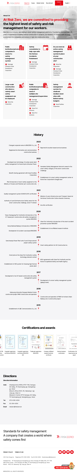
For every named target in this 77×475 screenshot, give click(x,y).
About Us (26, 3)
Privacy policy (8, 452)
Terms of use (19, 452)
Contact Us (59, 3)
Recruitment (49, 3)
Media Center (40, 3)
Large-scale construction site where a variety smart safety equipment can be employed (10, 91)
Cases (33, 3)
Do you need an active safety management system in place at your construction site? (59, 54)
